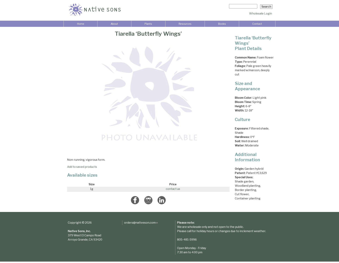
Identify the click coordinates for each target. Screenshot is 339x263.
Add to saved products (82, 167)
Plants (148, 23)
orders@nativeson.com (141, 222)
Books (222, 23)
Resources (185, 23)
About (114, 23)
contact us (173, 189)
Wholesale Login (260, 13)
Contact (257, 23)
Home (80, 23)
